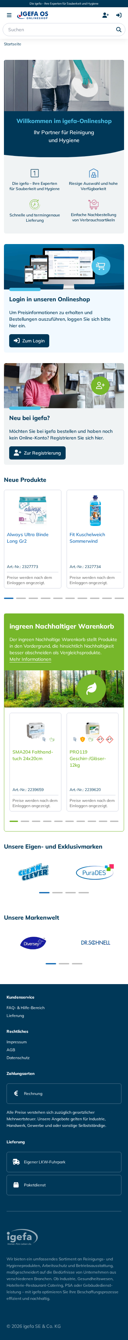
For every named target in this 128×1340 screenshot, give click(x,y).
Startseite (12, 43)
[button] (8, 598)
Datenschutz (18, 1057)
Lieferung (15, 1015)
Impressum (17, 1041)
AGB (11, 1049)
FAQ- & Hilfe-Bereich (26, 1007)
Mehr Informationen (30, 659)
